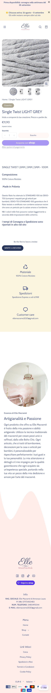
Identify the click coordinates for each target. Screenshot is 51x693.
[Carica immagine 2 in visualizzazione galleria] (21, 91)
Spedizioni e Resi (25, 662)
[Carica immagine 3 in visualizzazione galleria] (29, 91)
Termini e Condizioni (25, 667)
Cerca (25, 652)
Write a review (12, 248)
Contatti (25, 635)
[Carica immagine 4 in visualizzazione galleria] (37, 91)
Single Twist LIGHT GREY (20, 100)
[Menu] (4, 27)
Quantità (5, 131)
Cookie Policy (25, 672)
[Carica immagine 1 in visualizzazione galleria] (13, 91)
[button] (40, 27)
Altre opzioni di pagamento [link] (13, 147)
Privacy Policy (25, 657)
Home (4, 100)
